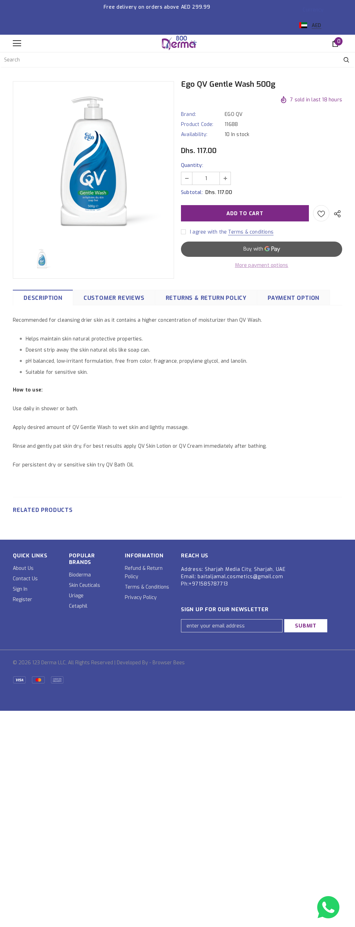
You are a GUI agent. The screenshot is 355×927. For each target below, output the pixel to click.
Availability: (194, 134)
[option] (93, 161)
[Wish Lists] (321, 213)
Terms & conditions (251, 232)
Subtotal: (192, 192)
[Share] (335, 213)
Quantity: (192, 165)
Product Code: (197, 124)
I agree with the (208, 232)
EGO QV (233, 114)
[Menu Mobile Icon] (17, 43)
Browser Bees (169, 662)
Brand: (188, 114)
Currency (313, 9)
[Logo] (179, 43)
